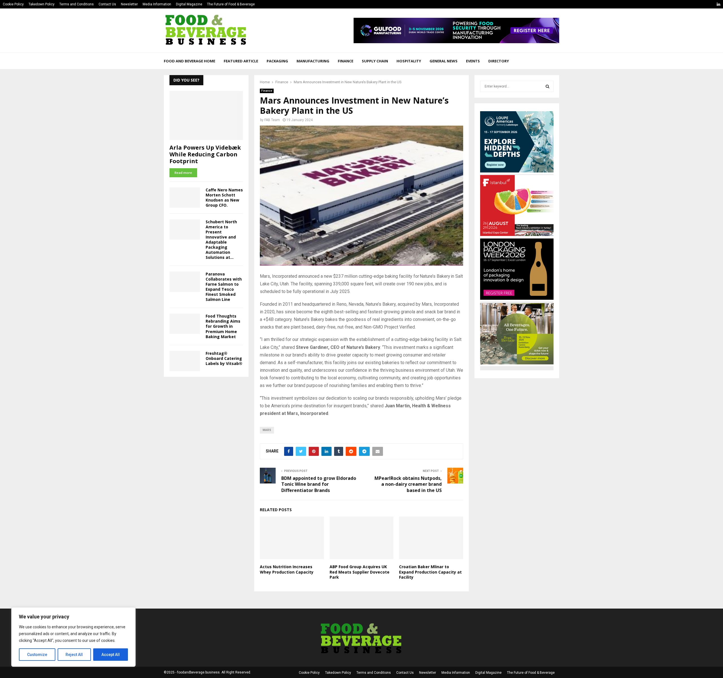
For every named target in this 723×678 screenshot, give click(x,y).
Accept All (110, 654)
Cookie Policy (13, 4)
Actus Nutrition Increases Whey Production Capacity (286, 569)
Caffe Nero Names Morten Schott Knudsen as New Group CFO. (224, 197)
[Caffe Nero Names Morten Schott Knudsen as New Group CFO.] (184, 197)
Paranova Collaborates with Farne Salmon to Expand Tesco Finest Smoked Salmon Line (224, 286)
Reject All (74, 654)
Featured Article (241, 61)
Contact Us (107, 4)
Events (473, 61)
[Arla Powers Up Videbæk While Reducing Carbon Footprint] (206, 115)
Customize (37, 654)
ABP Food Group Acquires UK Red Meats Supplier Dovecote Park (359, 571)
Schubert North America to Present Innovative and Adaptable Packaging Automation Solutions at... (221, 239)
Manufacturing (313, 61)
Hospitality (409, 61)
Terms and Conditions (76, 4)
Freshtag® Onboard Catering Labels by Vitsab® (224, 358)
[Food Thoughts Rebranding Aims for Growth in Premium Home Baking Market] (184, 324)
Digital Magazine (189, 4)
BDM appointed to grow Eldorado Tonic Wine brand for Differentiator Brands (318, 484)
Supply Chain (375, 61)
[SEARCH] (547, 86)
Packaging (277, 61)
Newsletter (129, 4)
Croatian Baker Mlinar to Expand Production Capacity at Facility (430, 571)
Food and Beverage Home (189, 61)
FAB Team (272, 120)
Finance (345, 61)
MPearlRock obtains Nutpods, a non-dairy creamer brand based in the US (408, 484)
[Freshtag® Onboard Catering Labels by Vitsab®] (184, 361)
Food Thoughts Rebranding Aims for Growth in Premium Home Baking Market (223, 326)
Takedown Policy (42, 4)
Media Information (157, 4)
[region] (73, 637)
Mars (267, 430)
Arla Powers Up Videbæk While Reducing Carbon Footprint (205, 154)
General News (444, 61)
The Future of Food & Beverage (231, 4)
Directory (498, 61)
